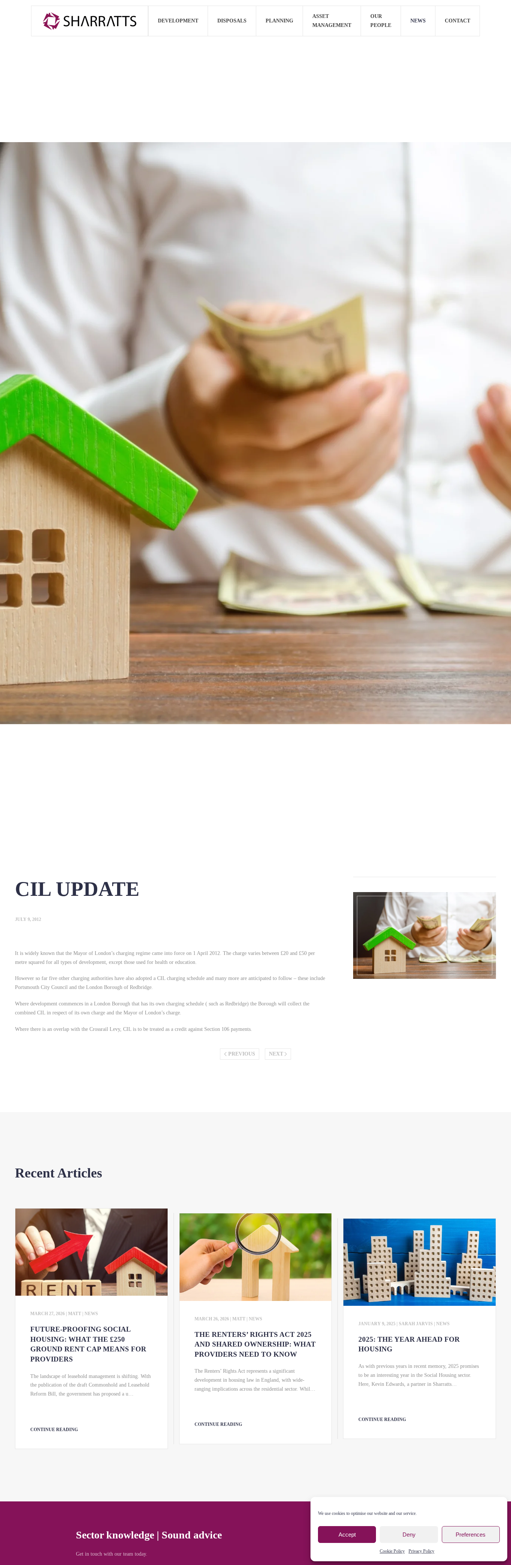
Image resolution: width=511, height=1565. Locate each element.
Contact (457, 21)
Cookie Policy (392, 1551)
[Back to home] (89, 21)
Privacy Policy (421, 1551)
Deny (409, 1534)
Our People (380, 20)
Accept (347, 1534)
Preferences (471, 1534)
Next (276, 1054)
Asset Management (331, 20)
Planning (279, 21)
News (418, 21)
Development (178, 21)
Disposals (232, 21)
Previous (241, 1054)
